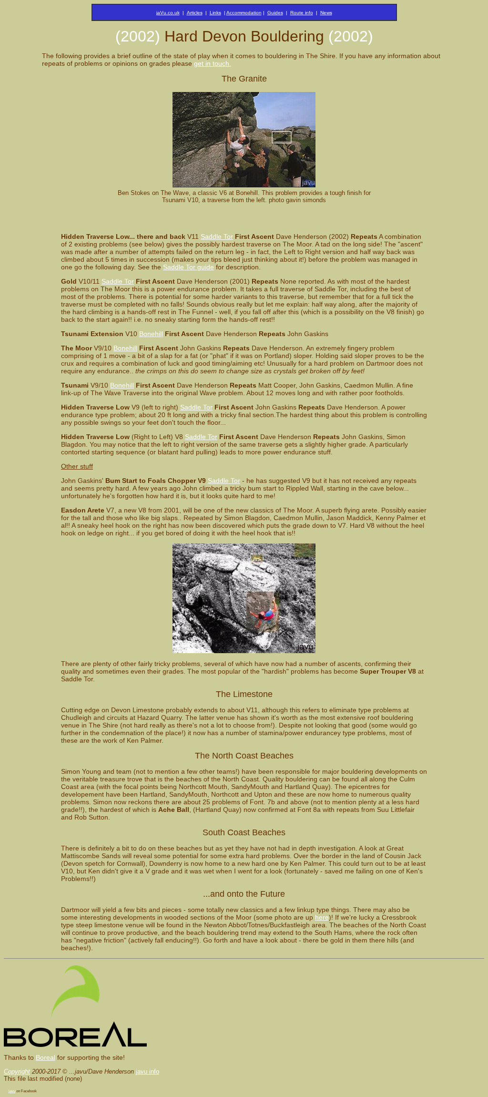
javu (12, 1091)
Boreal (45, 1057)
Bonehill (151, 334)
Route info (301, 12)
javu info (147, 1071)
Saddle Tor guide (188, 267)
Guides (275, 12)
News (326, 12)
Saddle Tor (217, 236)
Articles (195, 12)
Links (215, 12)
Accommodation (244, 12)
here (322, 917)
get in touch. (212, 63)
